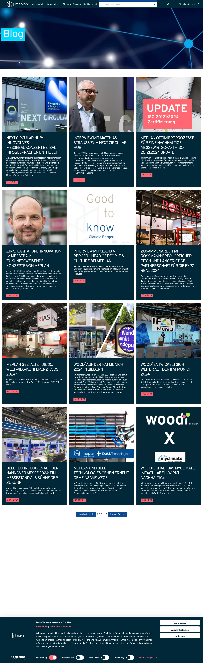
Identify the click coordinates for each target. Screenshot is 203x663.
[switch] (80, 657)
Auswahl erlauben (180, 630)
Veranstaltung (53, 4)
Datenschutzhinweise (60, 626)
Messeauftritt (38, 4)
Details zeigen (146, 657)
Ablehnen (180, 636)
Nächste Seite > (117, 514)
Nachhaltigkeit (90, 4)
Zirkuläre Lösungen (72, 4)
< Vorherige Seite (86, 514)
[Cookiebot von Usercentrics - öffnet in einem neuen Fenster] (18, 658)
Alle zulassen (180, 623)
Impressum (42, 626)
